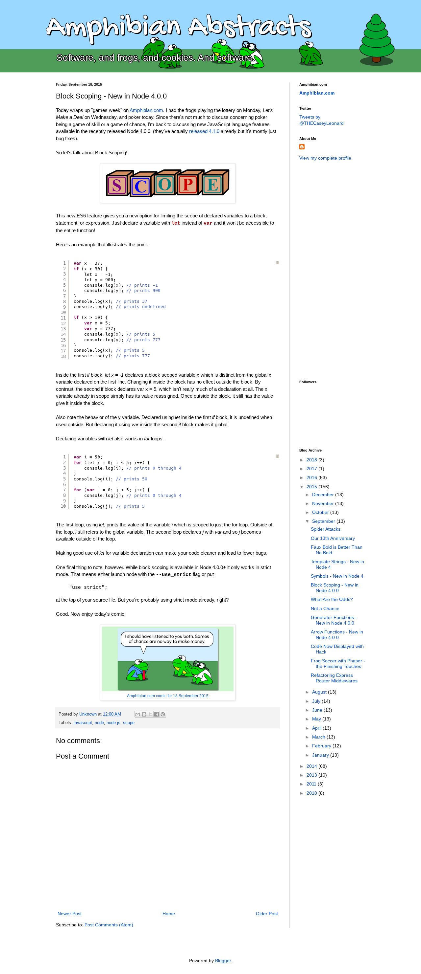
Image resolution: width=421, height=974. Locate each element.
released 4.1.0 (204, 131)
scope (129, 722)
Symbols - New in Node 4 (337, 576)
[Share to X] (150, 714)
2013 (312, 775)
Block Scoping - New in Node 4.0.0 (335, 587)
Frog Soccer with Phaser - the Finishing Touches (338, 663)
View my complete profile (325, 158)
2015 (312, 486)
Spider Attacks (325, 529)
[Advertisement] (325, 269)
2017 (312, 468)
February (322, 745)
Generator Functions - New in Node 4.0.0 (334, 620)
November (323, 503)
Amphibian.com (146, 110)
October (321, 512)
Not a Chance (325, 608)
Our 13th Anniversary (333, 538)
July (317, 701)
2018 (312, 459)
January (321, 755)
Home (168, 913)
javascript (83, 722)
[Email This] (138, 714)
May (317, 718)
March (319, 737)
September (324, 521)
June (318, 710)
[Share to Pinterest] (163, 714)
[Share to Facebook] (156, 714)
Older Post (267, 913)
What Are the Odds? (332, 599)
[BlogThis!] (144, 714)
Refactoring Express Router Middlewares (334, 678)
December (323, 494)
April (317, 728)
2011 (312, 783)
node (99, 722)
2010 (312, 793)
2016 (312, 477)
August (320, 692)
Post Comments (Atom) (109, 924)
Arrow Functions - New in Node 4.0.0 (337, 634)
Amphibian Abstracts (178, 28)
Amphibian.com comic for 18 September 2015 (168, 696)
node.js (113, 722)
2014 (312, 766)
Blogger (223, 960)
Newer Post (70, 913)
